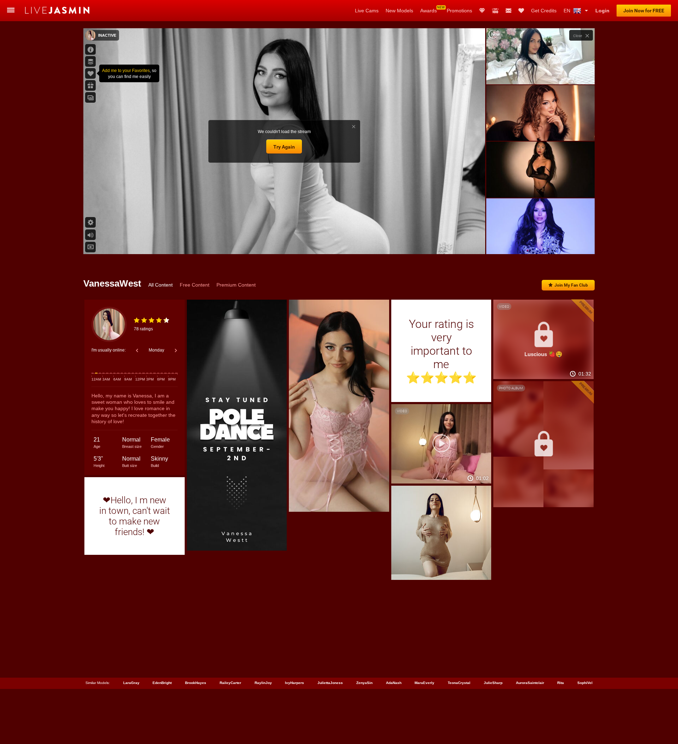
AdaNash (394, 683)
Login (602, 10)
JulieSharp (493, 683)
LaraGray (131, 683)
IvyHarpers (294, 683)
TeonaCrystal (459, 683)
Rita (560, 683)
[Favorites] (521, 10)
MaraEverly (424, 683)
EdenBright (162, 683)
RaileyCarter (230, 683)
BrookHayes (195, 683)
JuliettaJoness (330, 683)
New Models (399, 10)
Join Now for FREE (643, 10)
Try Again (284, 147)
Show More (540, 242)
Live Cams (367, 10)
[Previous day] (137, 350)
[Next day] (176, 350)
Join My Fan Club (571, 285)
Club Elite (482, 10)
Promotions (459, 10)
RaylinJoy (263, 683)
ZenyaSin (364, 683)
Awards (428, 10)
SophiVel (585, 683)
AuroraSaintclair (530, 683)
